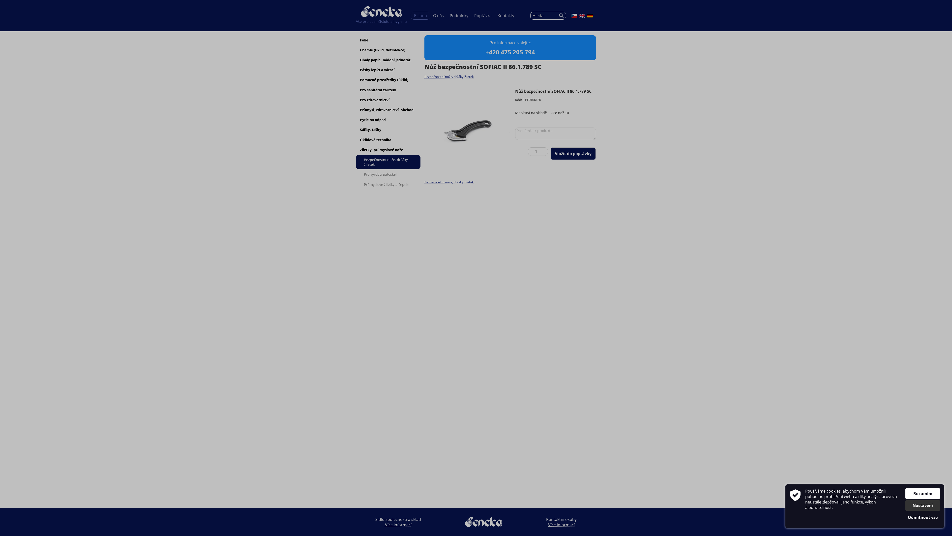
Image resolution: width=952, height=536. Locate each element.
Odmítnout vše (923, 517)
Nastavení (923, 505)
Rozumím (922, 493)
